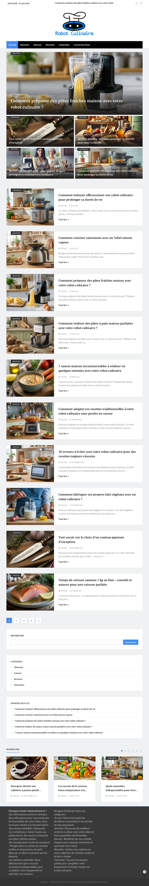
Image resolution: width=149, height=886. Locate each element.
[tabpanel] (27, 779)
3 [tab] (129, 751)
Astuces (37, 44)
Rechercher (17, 635)
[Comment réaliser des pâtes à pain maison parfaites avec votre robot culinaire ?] (74, 83)
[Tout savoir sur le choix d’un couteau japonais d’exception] (40, 131)
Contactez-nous (82, 44)
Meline (64, 206)
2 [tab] (125, 751)
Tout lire (62, 219)
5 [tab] (137, 751)
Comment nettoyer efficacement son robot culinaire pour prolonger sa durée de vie (55, 709)
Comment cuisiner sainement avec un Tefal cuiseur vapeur (43, 714)
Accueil (12, 44)
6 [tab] (140, 751)
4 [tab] (133, 751)
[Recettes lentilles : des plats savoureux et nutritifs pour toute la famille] (109, 131)
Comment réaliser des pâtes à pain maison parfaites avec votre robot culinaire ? (81, 3)
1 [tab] (122, 751)
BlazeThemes (101, 881)
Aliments (24, 44)
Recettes (50, 44)
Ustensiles (64, 44)
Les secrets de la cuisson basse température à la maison (72, 790)
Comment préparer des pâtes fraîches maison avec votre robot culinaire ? (50, 720)
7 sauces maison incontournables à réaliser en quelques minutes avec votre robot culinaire (59, 732)
